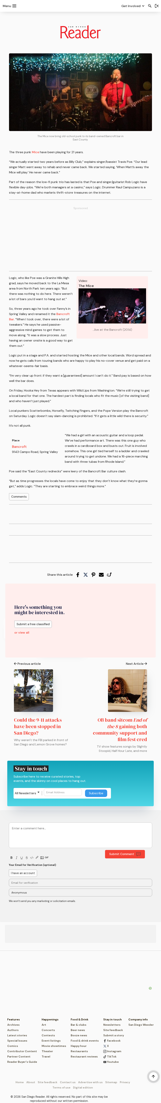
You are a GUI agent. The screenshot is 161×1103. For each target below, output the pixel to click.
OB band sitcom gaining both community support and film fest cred (120, 730)
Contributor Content (22, 1051)
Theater (47, 1051)
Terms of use (61, 1087)
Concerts (48, 1030)
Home (20, 1082)
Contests (48, 1035)
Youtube (112, 1062)
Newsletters (112, 1024)
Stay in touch (112, 1019)
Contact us (68, 1082)
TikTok (111, 1056)
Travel (46, 1056)
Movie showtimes (54, 1046)
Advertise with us (90, 1082)
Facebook (113, 1040)
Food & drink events (85, 1040)
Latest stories (17, 1035)
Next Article (135, 664)
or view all (21, 632)
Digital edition (83, 1087)
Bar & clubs (78, 1024)
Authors (13, 1030)
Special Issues (17, 1040)
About (30, 1082)
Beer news (78, 1030)
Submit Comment (121, 854)
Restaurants (79, 1051)
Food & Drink (79, 1019)
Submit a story (113, 1035)
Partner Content (18, 1056)
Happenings (50, 1019)
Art (44, 1024)
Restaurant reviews (84, 1056)
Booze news (79, 1035)
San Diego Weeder (141, 1024)
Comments (19, 497)
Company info (138, 1019)
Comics (12, 1046)
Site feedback (113, 1030)
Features (13, 1019)
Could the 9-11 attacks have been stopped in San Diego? (38, 726)
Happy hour (79, 1046)
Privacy (125, 1082)
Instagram (113, 1051)
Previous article (29, 664)
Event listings (51, 1040)
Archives (13, 1024)
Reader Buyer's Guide (22, 1062)
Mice (35, 152)
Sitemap (111, 1082)
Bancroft (19, 446)
